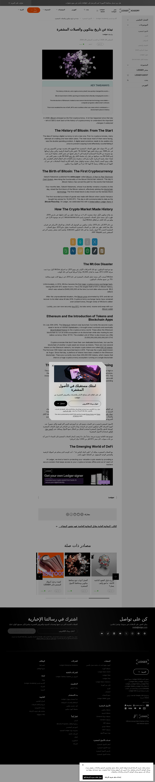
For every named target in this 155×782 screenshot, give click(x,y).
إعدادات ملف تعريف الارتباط (113, 777)
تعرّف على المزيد (67, 411)
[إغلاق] (83, 765)
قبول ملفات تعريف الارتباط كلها (93, 777)
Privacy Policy (90, 414)
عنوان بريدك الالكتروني (90, 404)
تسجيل (62, 403)
